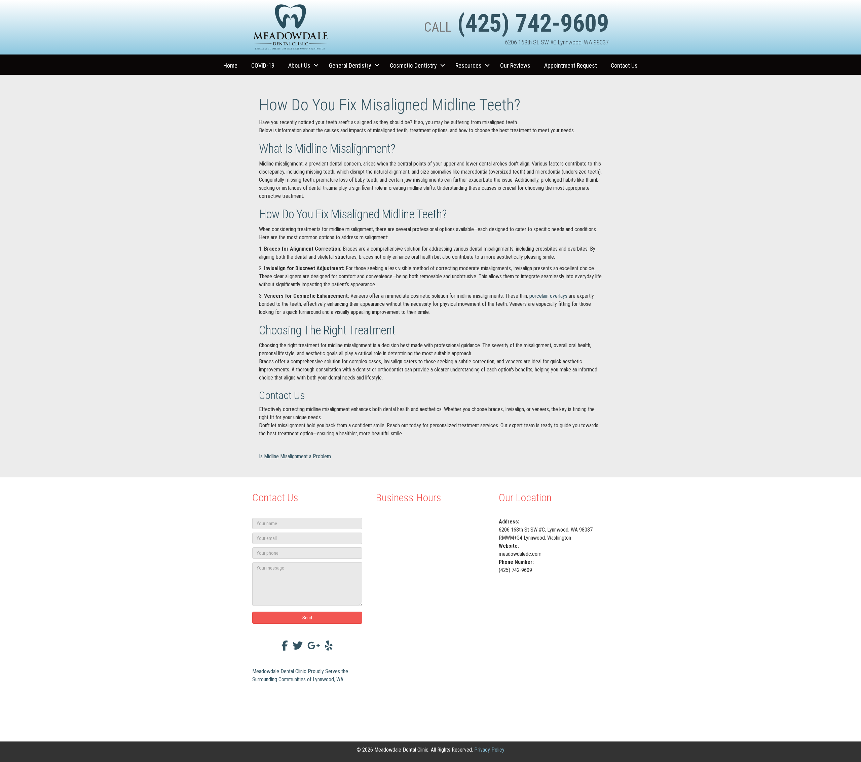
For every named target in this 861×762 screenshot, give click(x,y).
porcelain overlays (548, 296)
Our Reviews (515, 65)
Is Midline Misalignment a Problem (295, 456)
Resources (468, 65)
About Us (299, 65)
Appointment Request (570, 65)
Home (230, 65)
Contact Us (624, 65)
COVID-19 (262, 65)
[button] (316, 65)
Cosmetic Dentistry (413, 65)
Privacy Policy (489, 750)
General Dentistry (350, 65)
